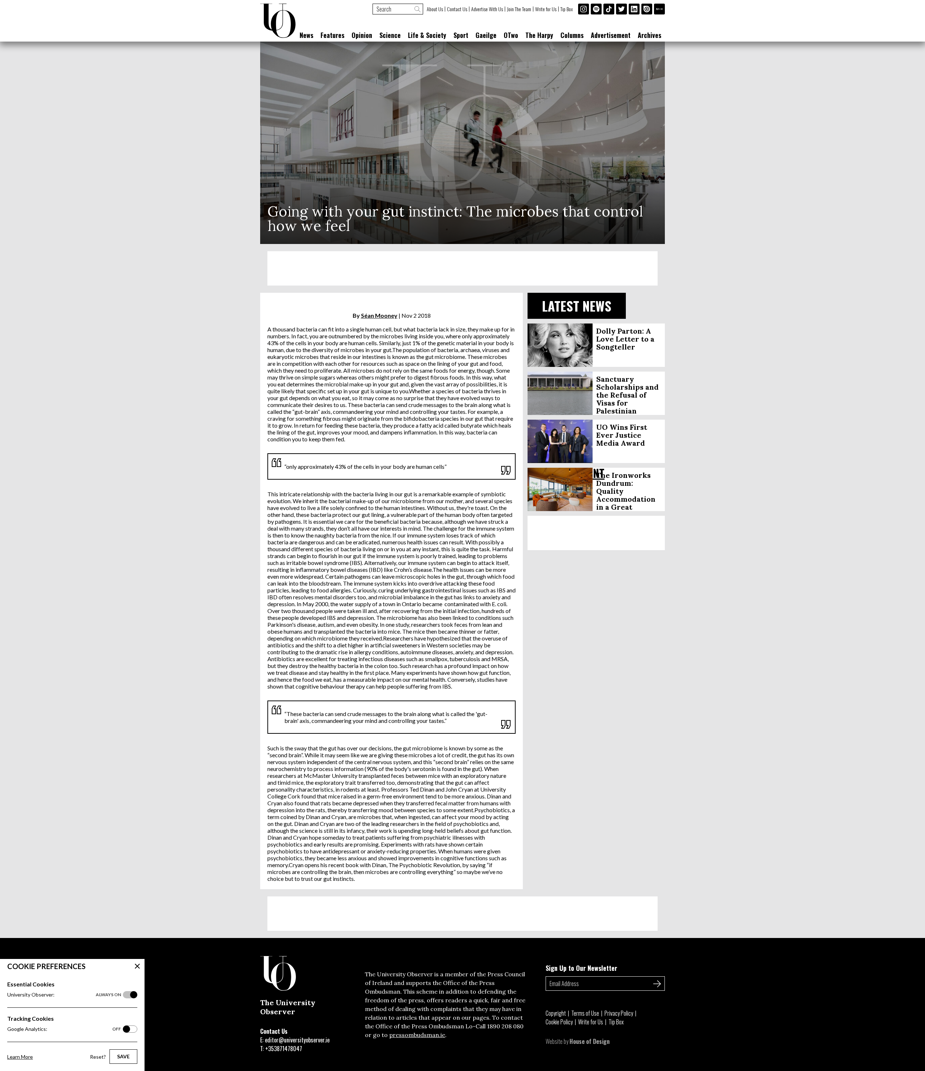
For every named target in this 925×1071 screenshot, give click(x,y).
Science (390, 35)
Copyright (556, 1013)
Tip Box (566, 9)
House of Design (589, 1041)
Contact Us (457, 9)
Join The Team (519, 9)
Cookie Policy (559, 1022)
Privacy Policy (619, 1013)
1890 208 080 (505, 1026)
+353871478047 (283, 1048)
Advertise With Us (487, 9)
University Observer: (64, 994)
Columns (572, 35)
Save (123, 1056)
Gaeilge (486, 35)
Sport (460, 35)
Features (332, 35)
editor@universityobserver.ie (297, 1040)
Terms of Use (585, 1013)
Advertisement (611, 35)
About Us (435, 9)
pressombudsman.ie (417, 1034)
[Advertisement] (462, 268)
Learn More (20, 1057)
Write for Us (545, 9)
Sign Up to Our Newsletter (581, 968)
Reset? (98, 1057)
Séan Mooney (379, 315)
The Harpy (539, 35)
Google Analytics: (64, 1029)
